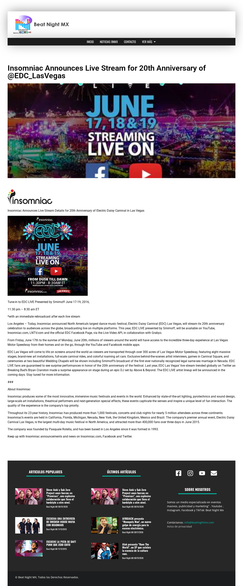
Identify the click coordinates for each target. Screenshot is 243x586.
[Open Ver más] (154, 41)
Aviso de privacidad (179, 526)
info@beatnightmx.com (199, 522)
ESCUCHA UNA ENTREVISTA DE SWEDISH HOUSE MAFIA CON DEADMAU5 (60, 521)
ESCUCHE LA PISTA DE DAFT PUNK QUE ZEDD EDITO (61, 543)
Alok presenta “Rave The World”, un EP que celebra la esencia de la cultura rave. (136, 549)
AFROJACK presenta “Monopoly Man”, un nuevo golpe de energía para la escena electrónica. (136, 523)
